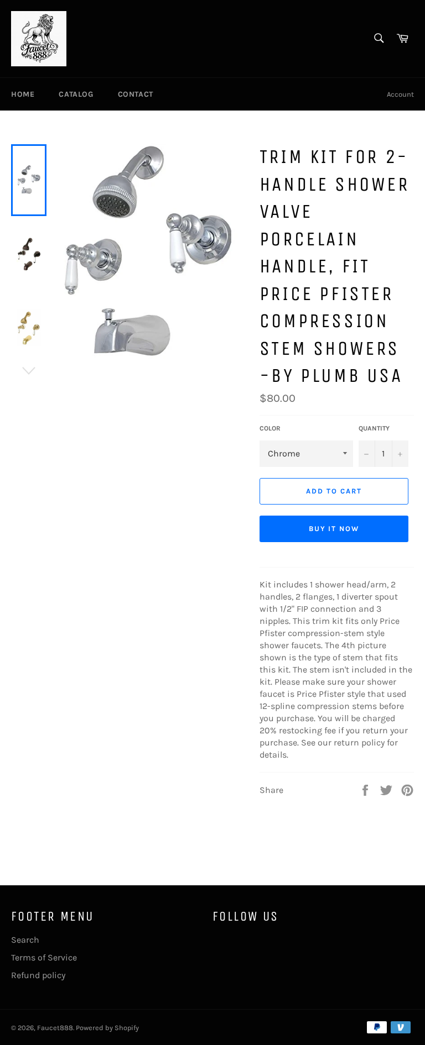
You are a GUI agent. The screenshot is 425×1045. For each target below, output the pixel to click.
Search (25, 939)
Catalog (76, 94)
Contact (135, 94)
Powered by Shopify (107, 1027)
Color (270, 428)
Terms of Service (44, 957)
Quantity (374, 428)
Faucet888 (55, 1027)
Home (22, 94)
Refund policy (38, 975)
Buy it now (334, 528)
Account (400, 94)
